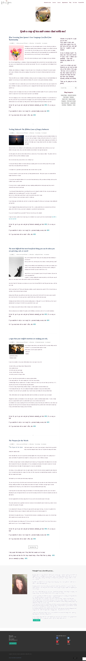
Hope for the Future (39, 254)
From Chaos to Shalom (71, 101)
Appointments (65, 2)
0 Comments (45, 43)
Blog (70, 2)
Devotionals (72, 97)
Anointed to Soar (47, 2)
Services (54, 2)
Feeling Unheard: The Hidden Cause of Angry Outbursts (29, 129)
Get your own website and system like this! (15, 657)
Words (74, 105)
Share (12, 43)
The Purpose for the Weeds (18, 441)
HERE (48, 111)
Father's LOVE (64, 99)
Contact (37, 620)
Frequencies (64, 101)
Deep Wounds (66, 97)
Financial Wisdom (72, 99)
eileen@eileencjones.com (14, 640)
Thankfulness (69, 105)
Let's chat (75, 2)
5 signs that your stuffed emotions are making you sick (28, 339)
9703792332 (12, 639)
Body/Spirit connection (40, 342)
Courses (59, 2)
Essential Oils (81, 2)
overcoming (38, 132)
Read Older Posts (33, 547)
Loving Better (38, 43)
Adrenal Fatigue (64, 95)
